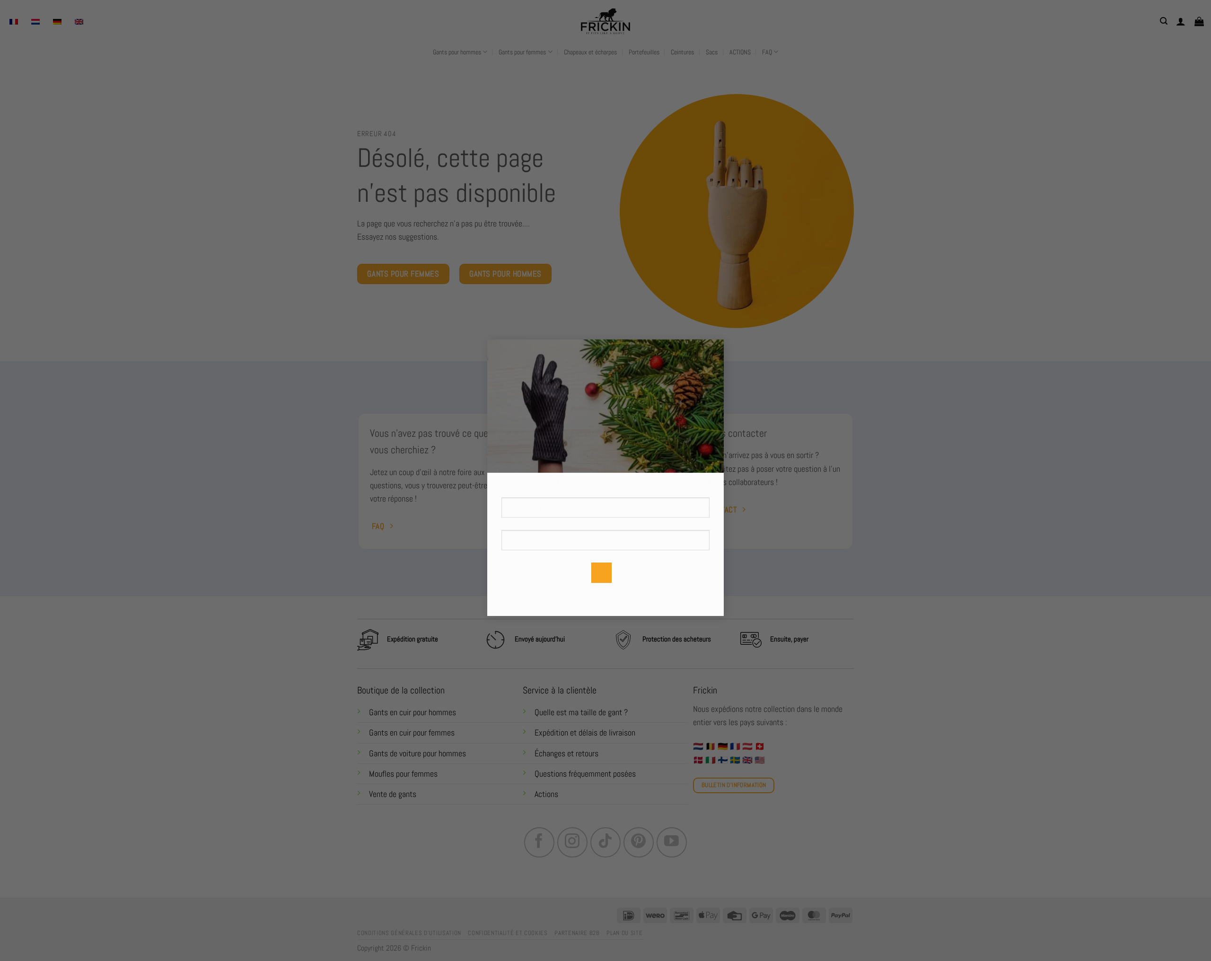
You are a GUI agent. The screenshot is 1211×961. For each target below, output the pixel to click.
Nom (605, 491)
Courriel (606, 539)
